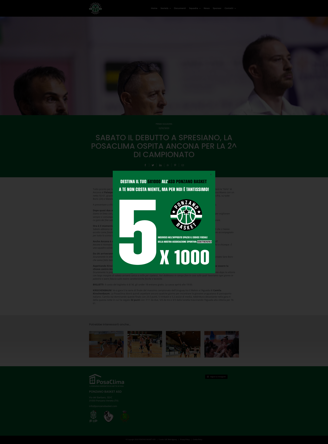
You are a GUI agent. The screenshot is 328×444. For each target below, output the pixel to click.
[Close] (211, 174)
